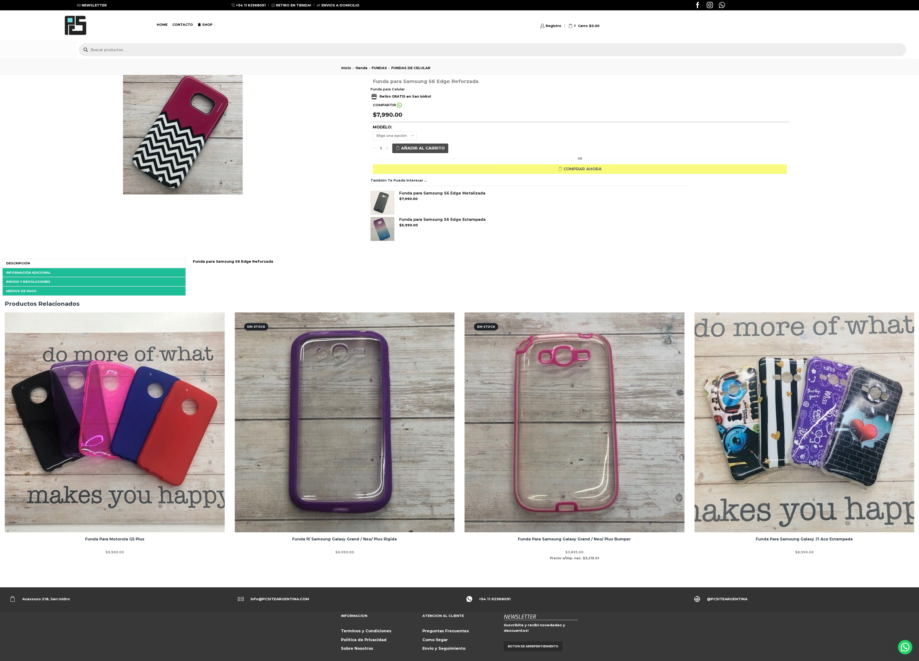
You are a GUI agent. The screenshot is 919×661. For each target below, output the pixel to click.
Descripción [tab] (18, 263)
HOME (162, 25)
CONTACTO (182, 25)
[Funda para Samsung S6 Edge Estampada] (382, 229)
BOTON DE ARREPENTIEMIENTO (533, 646)
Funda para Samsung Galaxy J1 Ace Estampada (804, 539)
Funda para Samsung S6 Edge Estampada (442, 219)
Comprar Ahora (583, 169)
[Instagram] (710, 5)
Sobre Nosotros (357, 648)
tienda (361, 68)
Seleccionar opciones (114, 424)
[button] (905, 647)
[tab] (94, 263)
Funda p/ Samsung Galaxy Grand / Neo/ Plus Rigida (344, 539)
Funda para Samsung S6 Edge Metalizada (442, 193)
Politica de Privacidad (364, 640)
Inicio (346, 68)
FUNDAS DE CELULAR (410, 68)
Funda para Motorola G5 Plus (114, 539)
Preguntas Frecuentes (445, 631)
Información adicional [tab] (28, 272)
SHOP (207, 25)
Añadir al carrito (423, 148)
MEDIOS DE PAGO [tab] (21, 291)
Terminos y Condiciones (366, 631)
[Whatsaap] (722, 5)
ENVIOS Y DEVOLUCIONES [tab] (28, 281)
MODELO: (382, 127)
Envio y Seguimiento (443, 648)
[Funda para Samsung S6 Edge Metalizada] (382, 203)
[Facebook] (698, 5)
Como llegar (435, 640)
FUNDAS (379, 68)
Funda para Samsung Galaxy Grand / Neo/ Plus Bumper (574, 539)
